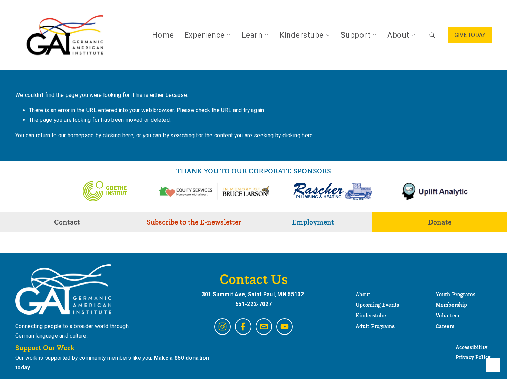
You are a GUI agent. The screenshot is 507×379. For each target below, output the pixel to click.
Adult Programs (375, 326)
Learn (251, 35)
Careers (445, 326)
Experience (204, 35)
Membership (451, 305)
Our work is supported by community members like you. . (112, 363)
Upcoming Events (377, 305)
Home (163, 35)
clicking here (118, 135)
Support (355, 35)
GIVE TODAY (470, 35)
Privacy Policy (473, 357)
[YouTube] (284, 326)
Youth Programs (455, 294)
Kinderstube (301, 35)
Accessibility (471, 347)
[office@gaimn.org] (264, 326)
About (398, 35)
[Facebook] (243, 326)
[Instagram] (222, 326)
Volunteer (448, 315)
